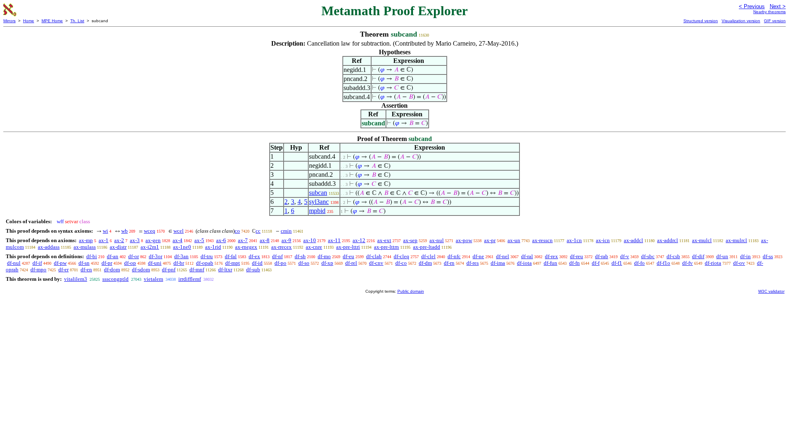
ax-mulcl (702, 240)
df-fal (231, 256)
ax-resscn (542, 240)
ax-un (514, 240)
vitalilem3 (75, 279)
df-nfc (454, 256)
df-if (37, 263)
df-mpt (232, 263)
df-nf (277, 256)
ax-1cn (574, 240)
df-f (596, 263)
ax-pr (490, 240)
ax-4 (177, 240)
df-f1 (616, 263)
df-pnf (168, 269)
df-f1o (663, 263)
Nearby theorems (769, 11)
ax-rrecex (281, 247)
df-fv (687, 263)
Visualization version (741, 20)
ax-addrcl (667, 240)
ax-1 (103, 240)
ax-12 (359, 240)
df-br (178, 263)
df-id (257, 263)
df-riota (713, 263)
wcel (178, 231)
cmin (286, 231)
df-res (472, 263)
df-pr (107, 263)
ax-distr (118, 247)
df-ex (254, 256)
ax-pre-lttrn (386, 247)
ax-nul (436, 240)
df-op (130, 263)
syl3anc (319, 201)
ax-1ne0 (182, 247)
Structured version (700, 20)
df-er (63, 269)
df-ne (478, 256)
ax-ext (384, 240)
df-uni (154, 263)
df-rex (551, 256)
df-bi (91, 256)
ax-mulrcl (736, 240)
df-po (280, 263)
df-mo (324, 256)
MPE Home (52, 20)
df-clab (374, 256)
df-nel (502, 256)
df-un (722, 256)
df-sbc (648, 256)
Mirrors (9, 20)
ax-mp (86, 240)
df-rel (351, 263)
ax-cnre (314, 247)
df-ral (527, 256)
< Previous (752, 6)
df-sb (300, 256)
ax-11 (334, 240)
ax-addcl (633, 240)
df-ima (498, 263)
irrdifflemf (189, 279)
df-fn (574, 263)
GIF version (775, 20)
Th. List (77, 20)
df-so (303, 263)
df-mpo (38, 269)
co (237, 231)
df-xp (327, 263)
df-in (745, 256)
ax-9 (286, 240)
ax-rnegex (246, 247)
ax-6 (221, 240)
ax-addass (49, 247)
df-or (133, 256)
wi (105, 231)
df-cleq (401, 256)
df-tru (207, 256)
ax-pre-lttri (348, 247)
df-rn (449, 263)
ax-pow (464, 240)
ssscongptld (115, 279)
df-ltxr (225, 269)
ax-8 (265, 240)
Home (28, 20)
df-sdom (141, 269)
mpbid (317, 210)
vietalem (153, 279)
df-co (401, 263)
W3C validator (771, 291)
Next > (778, 6)
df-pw (60, 263)
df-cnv (376, 263)
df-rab (601, 256)
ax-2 (119, 240)
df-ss (768, 256)
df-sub (253, 269)
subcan (318, 192)
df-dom (112, 269)
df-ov (739, 263)
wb (124, 231)
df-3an (181, 256)
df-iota (524, 263)
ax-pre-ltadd (426, 247)
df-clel (428, 256)
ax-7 (243, 240)
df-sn (84, 263)
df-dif (698, 256)
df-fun (550, 263)
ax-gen (153, 240)
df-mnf (196, 269)
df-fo (639, 263)
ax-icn (603, 240)
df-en (86, 269)
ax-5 (199, 240)
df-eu (348, 256)
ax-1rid (213, 247)
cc (258, 231)
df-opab (204, 263)
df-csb (673, 256)
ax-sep (410, 240)
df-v (624, 256)
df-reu (576, 256)
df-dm (425, 263)
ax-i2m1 (150, 247)
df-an (112, 256)
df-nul (14, 263)
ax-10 (309, 240)
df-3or (155, 256)
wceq (149, 231)
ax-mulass (85, 247)
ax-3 (135, 240)
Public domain (410, 291)
